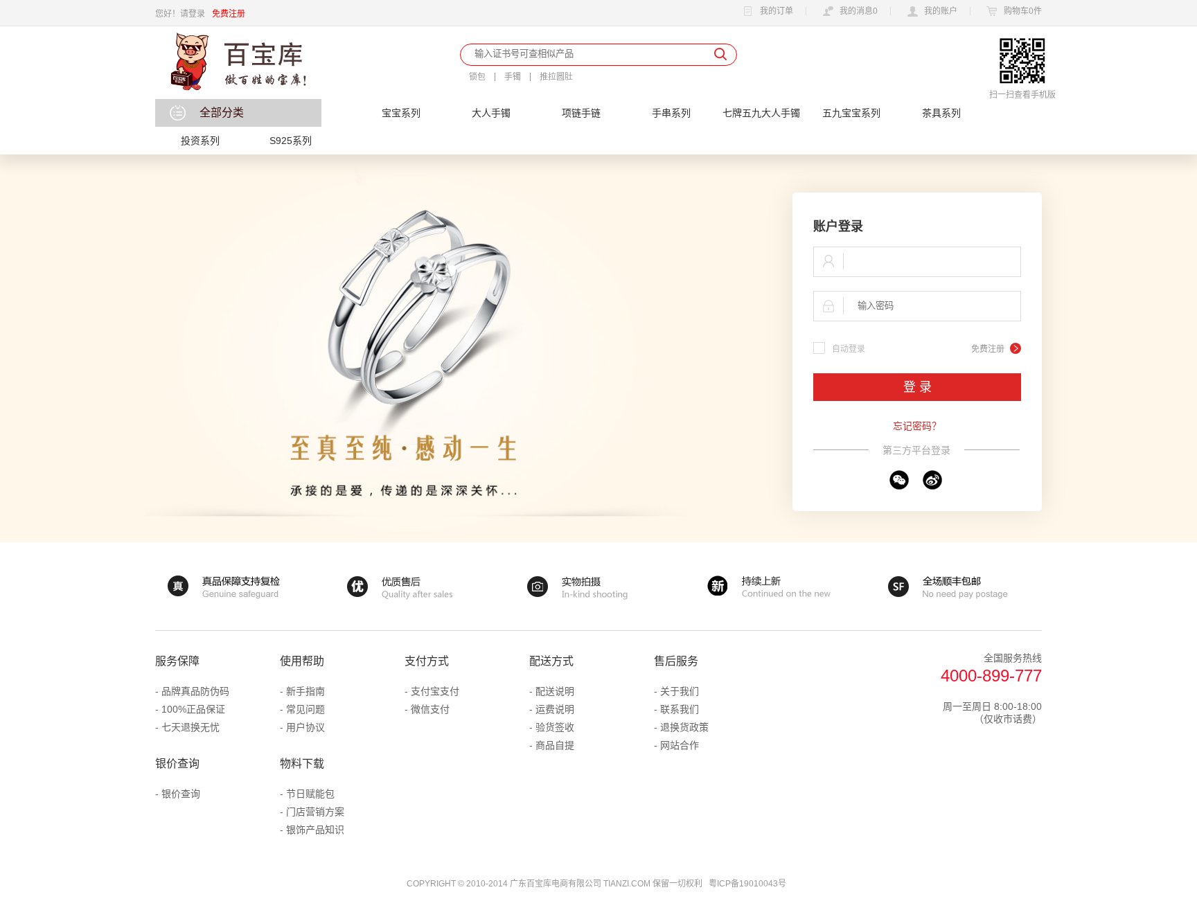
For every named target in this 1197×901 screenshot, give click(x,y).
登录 (196, 14)
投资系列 (200, 140)
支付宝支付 (435, 691)
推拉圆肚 (556, 77)
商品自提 (554, 745)
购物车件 (1023, 11)
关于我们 (679, 691)
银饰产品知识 (315, 829)
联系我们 (679, 709)
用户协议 (305, 727)
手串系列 (671, 112)
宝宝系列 (401, 112)
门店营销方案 (315, 811)
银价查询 (180, 793)
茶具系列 (941, 112)
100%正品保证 (193, 709)
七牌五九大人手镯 (761, 112)
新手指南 (305, 691)
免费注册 (228, 14)
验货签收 (554, 727)
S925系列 (290, 140)
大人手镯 (491, 112)
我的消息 (859, 11)
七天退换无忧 (190, 727)
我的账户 (940, 11)
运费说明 (554, 709)
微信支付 (430, 709)
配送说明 (554, 691)
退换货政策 (684, 727)
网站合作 (679, 745)
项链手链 (581, 112)
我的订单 (776, 11)
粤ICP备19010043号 (747, 884)
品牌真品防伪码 (195, 691)
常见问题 (305, 709)
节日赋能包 (310, 793)
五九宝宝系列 (851, 112)
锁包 (477, 77)
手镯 (512, 77)
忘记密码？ (917, 425)
